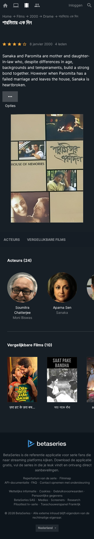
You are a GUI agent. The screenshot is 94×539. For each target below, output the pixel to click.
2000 (34, 16)
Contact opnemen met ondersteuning (65, 482)
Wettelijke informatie (22, 491)
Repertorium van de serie (40, 478)
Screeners (58, 500)
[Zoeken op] (89, 5)
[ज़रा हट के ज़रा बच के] (22, 379)
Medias (43, 500)
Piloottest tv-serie (26, 504)
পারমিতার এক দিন (68, 16)
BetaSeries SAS (24, 500)
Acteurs (12, 239)
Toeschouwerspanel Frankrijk (61, 504)
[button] (22, 296)
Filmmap (65, 478)
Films (21, 16)
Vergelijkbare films (46, 239)
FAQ (34, 482)
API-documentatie (17, 482)
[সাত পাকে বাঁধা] (62, 379)
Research (73, 500)
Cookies (44, 491)
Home (7, 16)
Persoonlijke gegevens (47, 495)
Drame (48, 16)
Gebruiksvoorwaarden (68, 491)
